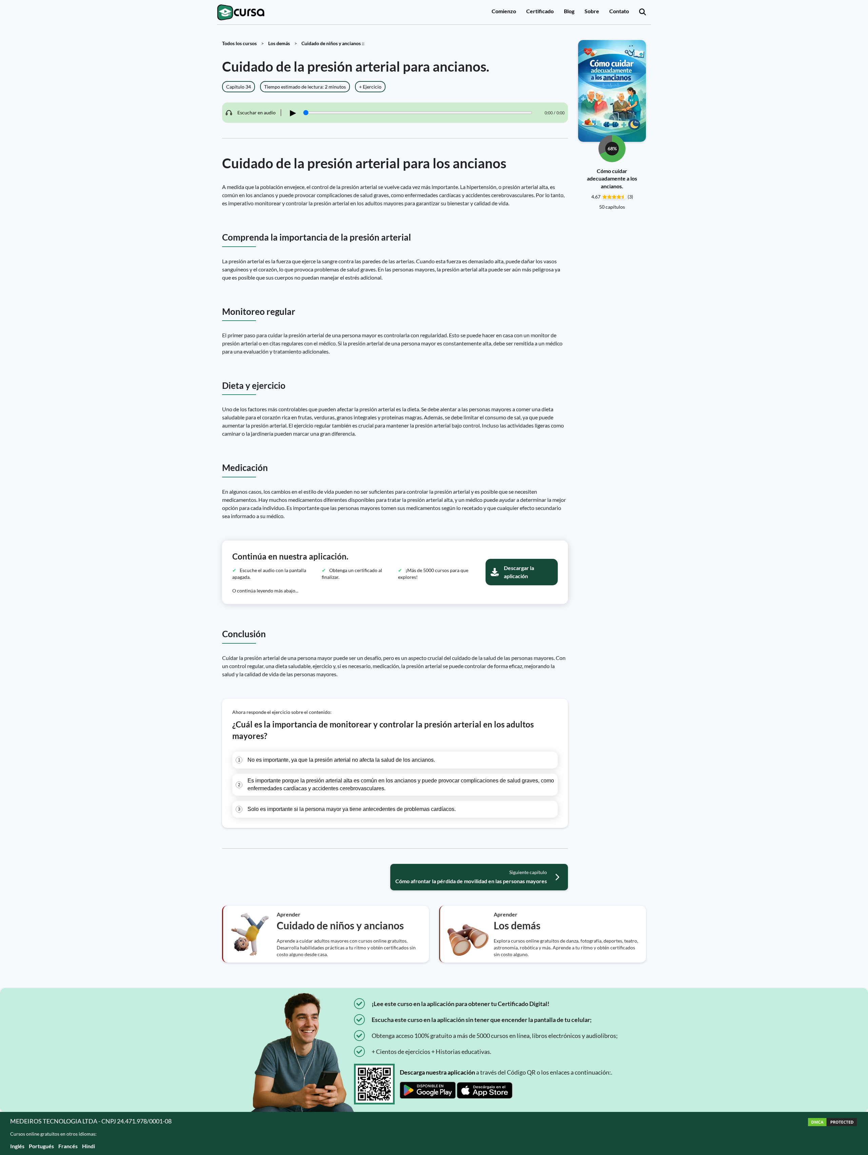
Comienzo (504, 11)
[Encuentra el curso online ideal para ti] (642, 12)
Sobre (592, 11)
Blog (569, 11)
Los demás (279, 43)
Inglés (17, 1146)
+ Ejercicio (370, 87)
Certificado (540, 11)
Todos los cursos (239, 43)
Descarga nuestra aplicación (437, 1072)
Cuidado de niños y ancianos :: (332, 43)
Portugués (41, 1146)
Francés (68, 1146)
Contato (619, 11)
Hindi (88, 1146)
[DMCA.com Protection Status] (832, 1133)
